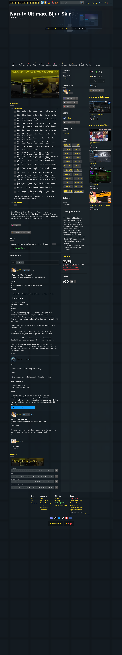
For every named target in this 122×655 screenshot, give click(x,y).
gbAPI (42, 498)
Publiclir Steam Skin (96, 115)
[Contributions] (69, 78)
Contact (34, 503)
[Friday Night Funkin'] (53, 3)
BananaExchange (46, 503)
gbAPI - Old (44, 501)
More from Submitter (99, 97)
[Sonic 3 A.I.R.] (49, 3)
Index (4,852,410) (61, 505)
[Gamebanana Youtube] (66, 518)
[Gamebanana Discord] (51, 518)
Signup (94, 3)
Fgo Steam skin (94, 143)
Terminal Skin (94, 184)
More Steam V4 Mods (99, 125)
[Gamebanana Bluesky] (59, 518)
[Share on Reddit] (64, 281)
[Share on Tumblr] (75, 281)
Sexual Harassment (77, 507)
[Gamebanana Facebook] (70, 518)
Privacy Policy (75, 503)
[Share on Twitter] (68, 281)
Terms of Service (76, 501)
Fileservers (43, 510)
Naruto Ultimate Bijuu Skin (77, 29)
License (66, 256)
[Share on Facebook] (71, 281)
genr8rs (42, 505)
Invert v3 (92, 163)
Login (57, 498)
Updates (14, 103)
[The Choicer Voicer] (42, 3)
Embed (13, 454)
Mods (57, 29)
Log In (88, 3)
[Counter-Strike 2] (46, 3)
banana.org (44, 507)
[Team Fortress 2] (56, 3)
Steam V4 (64, 29)
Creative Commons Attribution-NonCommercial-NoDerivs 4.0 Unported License (73, 268)
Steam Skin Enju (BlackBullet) (99, 205)
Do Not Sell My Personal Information (80, 514)
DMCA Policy (74, 505)
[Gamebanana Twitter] (62, 518)
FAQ (32, 501)
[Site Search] (82, 2)
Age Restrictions (76, 510)
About (33, 498)
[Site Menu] (111, 3)
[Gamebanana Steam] (55, 518)
